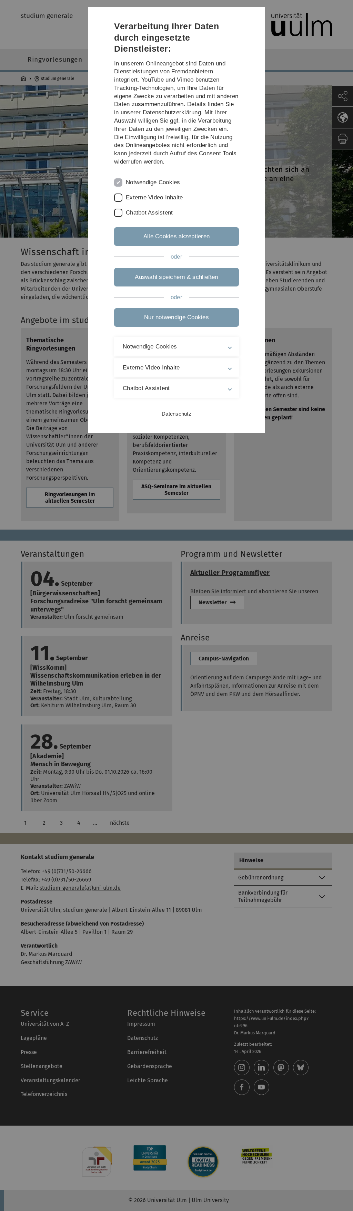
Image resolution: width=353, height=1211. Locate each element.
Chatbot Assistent (149, 212)
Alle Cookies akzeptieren (176, 236)
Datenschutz (176, 414)
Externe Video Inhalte (154, 197)
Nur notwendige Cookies (176, 317)
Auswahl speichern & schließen (176, 277)
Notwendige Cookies (153, 182)
